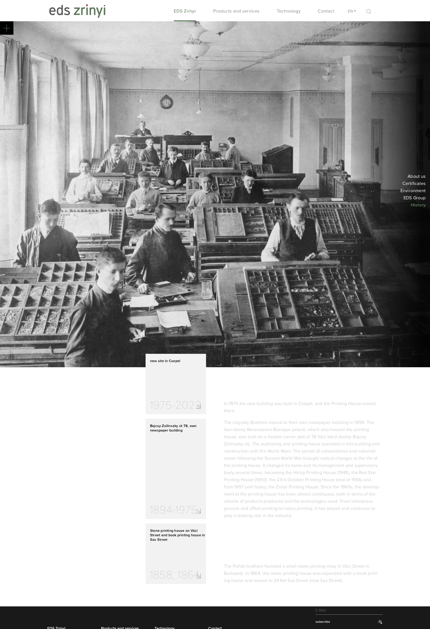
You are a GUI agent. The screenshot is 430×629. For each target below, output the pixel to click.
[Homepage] (77, 12)
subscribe (323, 621)
